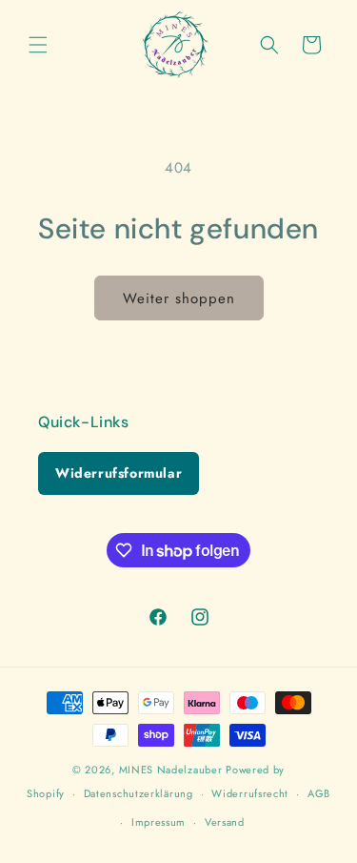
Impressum (158, 822)
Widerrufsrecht (249, 793)
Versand (225, 822)
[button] (38, 45)
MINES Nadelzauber (171, 769)
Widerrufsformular (118, 473)
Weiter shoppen (179, 298)
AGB (318, 793)
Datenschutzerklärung (138, 793)
